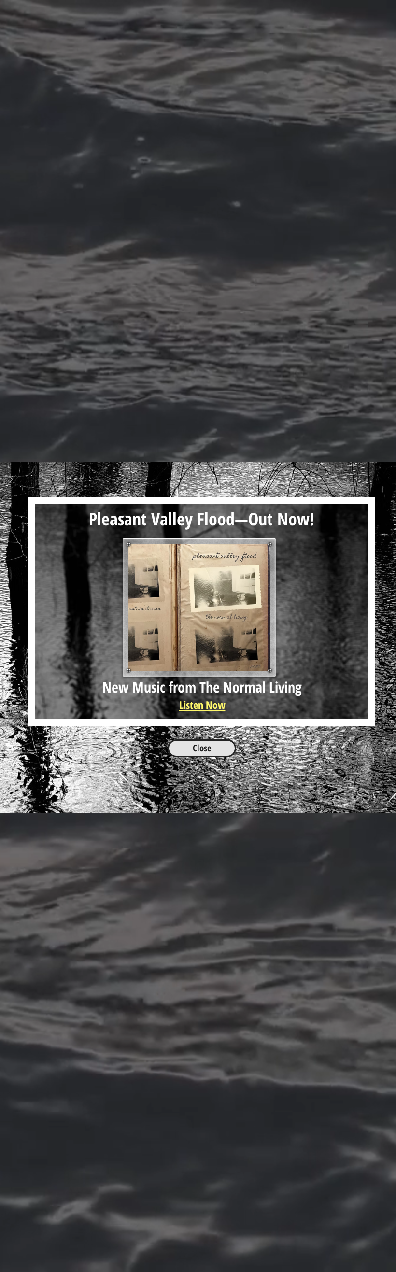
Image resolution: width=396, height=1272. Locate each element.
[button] (384, 480)
